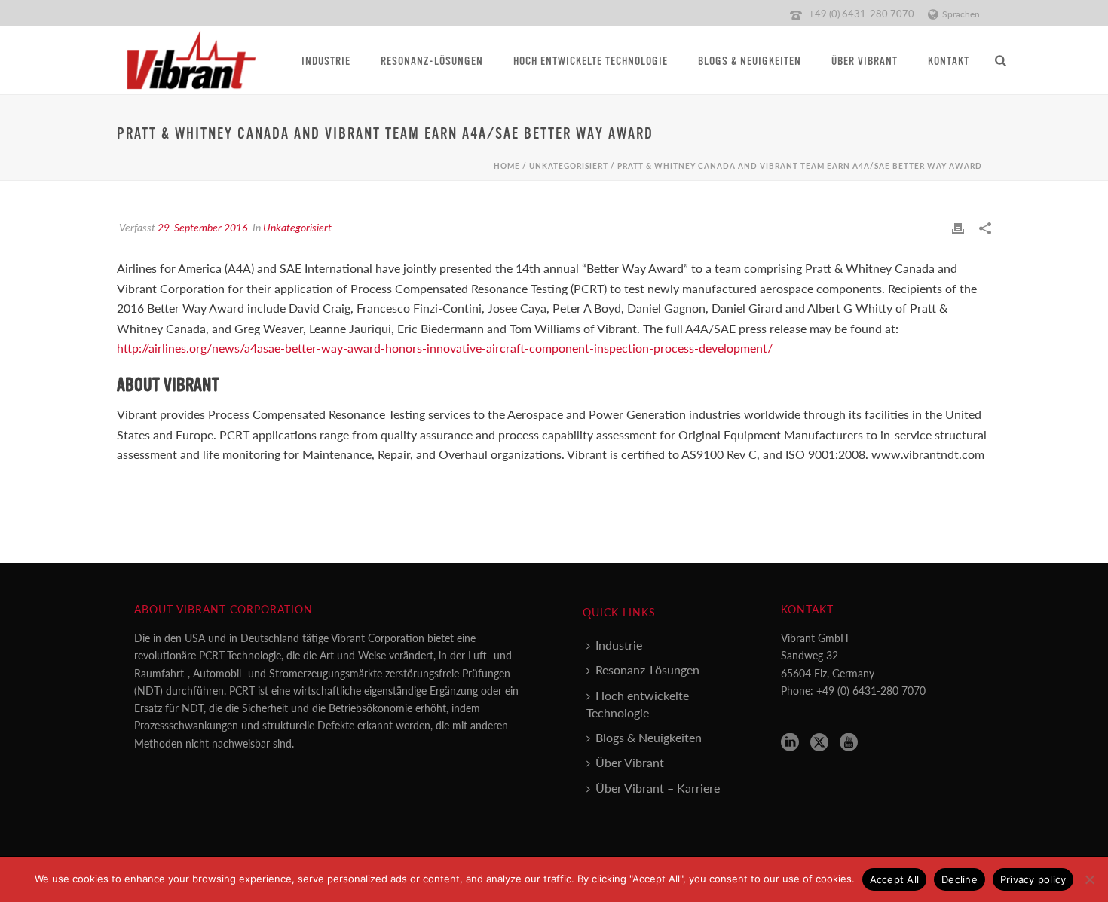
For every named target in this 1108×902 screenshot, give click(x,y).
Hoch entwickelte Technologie (590, 61)
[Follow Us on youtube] (849, 742)
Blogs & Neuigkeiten (749, 61)
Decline (959, 879)
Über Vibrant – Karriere (657, 788)
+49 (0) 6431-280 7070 (861, 13)
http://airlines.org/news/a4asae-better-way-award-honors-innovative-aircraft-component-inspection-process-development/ (445, 347)
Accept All (895, 879)
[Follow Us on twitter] (819, 742)
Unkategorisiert (568, 166)
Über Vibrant (864, 61)
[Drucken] (958, 227)
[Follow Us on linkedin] (790, 742)
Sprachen (961, 14)
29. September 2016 (202, 226)
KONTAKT (948, 61)
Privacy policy (1033, 879)
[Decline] (1089, 879)
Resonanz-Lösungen (432, 61)
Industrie (325, 61)
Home (507, 166)
